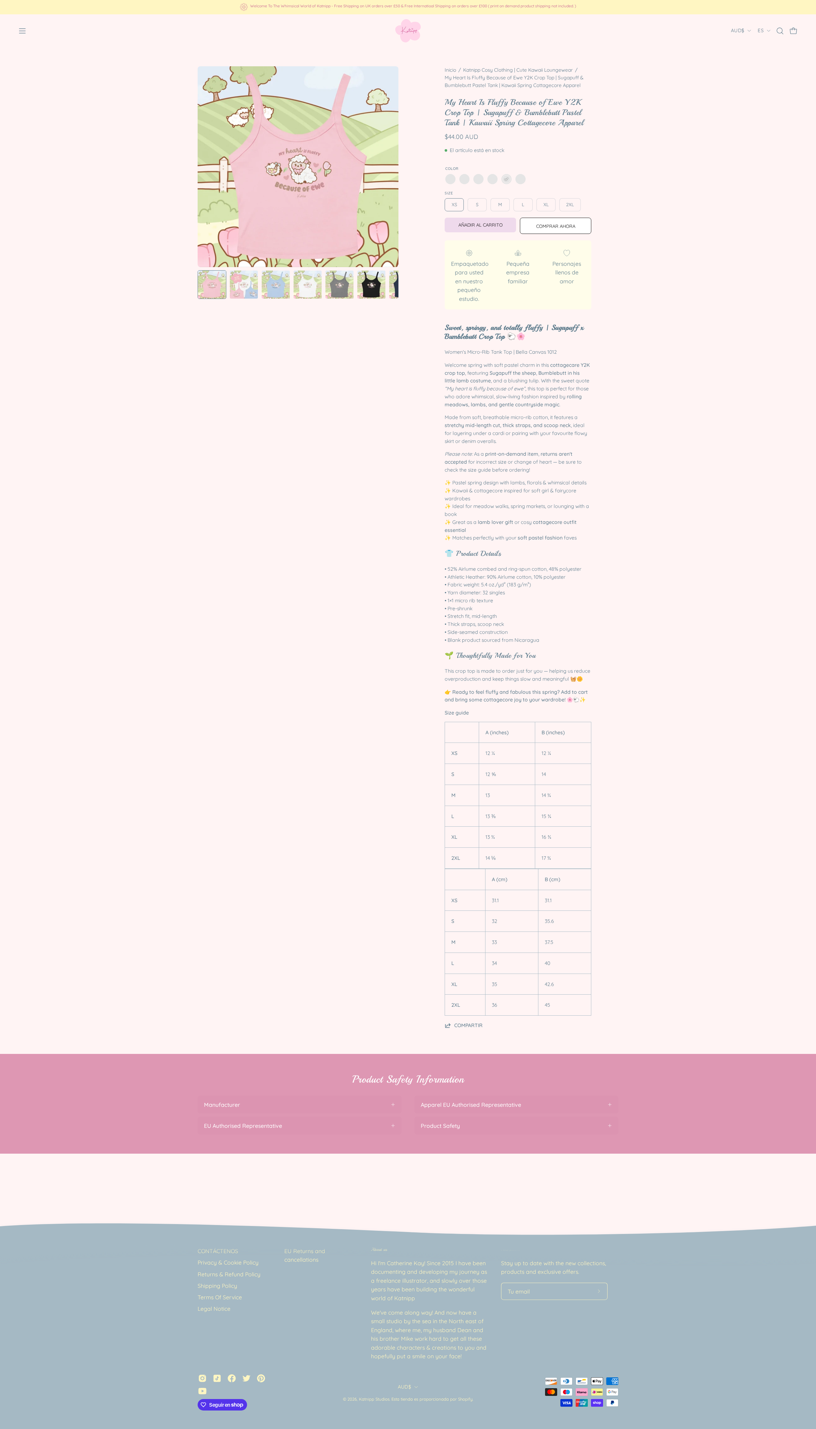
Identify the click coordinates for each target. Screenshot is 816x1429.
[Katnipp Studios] (408, 30)
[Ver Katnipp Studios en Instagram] (202, 1378)
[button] (780, 31)
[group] (408, 7)
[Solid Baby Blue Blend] (492, 179)
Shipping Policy (217, 1285)
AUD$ (737, 30)
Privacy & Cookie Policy (228, 1262)
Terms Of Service (220, 1297)
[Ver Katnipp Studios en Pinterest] (261, 1378)
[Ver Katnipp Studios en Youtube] (202, 1391)
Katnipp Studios (374, 1399)
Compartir (468, 1025)
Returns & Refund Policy (229, 1274)
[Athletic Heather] (478, 179)
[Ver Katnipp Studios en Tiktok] (217, 1378)
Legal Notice (214, 1308)
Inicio (450, 70)
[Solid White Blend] (520, 179)
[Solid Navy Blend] (464, 179)
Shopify (465, 1399)
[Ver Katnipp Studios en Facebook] (232, 1378)
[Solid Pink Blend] (506, 179)
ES (761, 30)
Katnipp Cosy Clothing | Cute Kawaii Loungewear (518, 70)
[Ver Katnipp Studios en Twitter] (246, 1378)
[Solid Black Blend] (450, 179)
